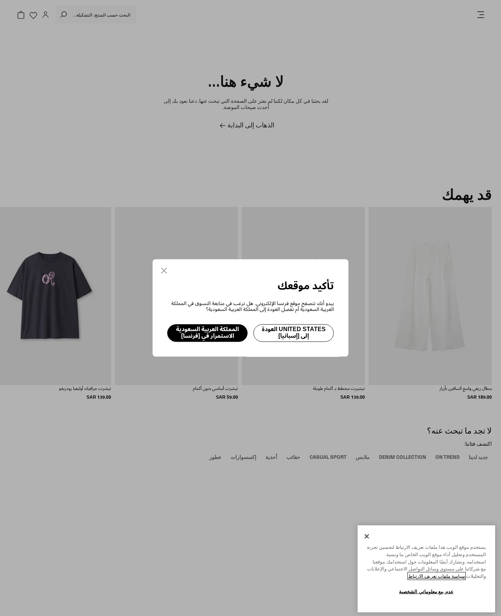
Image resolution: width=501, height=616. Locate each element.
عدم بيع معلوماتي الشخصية (426, 591)
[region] (426, 568)
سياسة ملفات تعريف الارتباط (436, 576)
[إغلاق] (367, 536)
